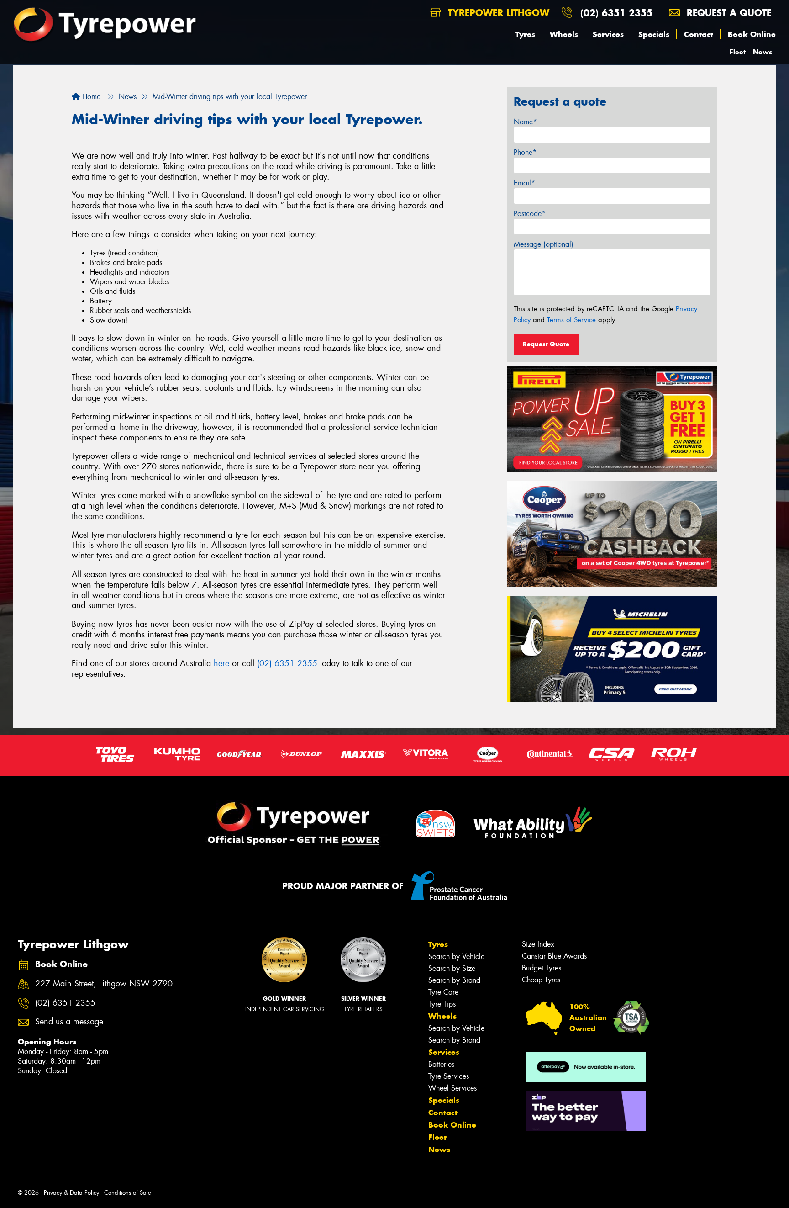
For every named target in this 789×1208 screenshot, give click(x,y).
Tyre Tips (442, 1004)
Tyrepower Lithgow (497, 12)
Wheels (564, 34)
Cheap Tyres (541, 980)
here (221, 663)
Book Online (752, 34)
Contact (698, 34)
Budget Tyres (541, 968)
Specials (653, 34)
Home (90, 96)
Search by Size (451, 968)
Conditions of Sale (127, 1193)
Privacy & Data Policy (71, 1193)
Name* (525, 122)
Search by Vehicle (456, 956)
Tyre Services (448, 1076)
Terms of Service (571, 319)
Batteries (441, 1064)
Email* (524, 183)
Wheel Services (452, 1088)
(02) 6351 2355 (616, 12)
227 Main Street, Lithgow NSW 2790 (104, 984)
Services (608, 34)
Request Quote (546, 344)
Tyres (525, 34)
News (762, 52)
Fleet (738, 52)
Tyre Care (443, 992)
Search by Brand (454, 980)
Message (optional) (543, 244)
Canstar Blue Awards (554, 956)
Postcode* (530, 213)
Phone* (525, 152)
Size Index (538, 944)
